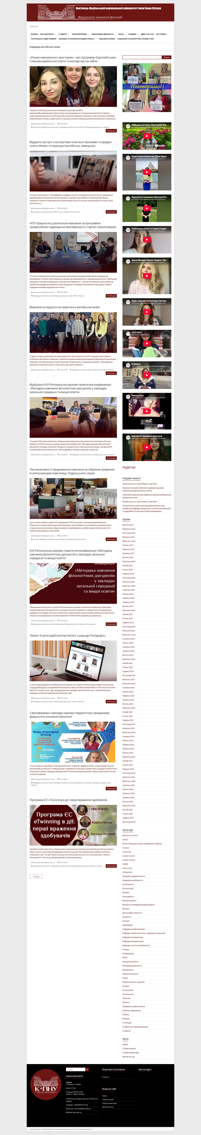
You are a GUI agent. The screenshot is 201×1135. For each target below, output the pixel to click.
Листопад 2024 (128, 578)
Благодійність (128, 896)
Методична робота (71, 624)
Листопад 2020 (128, 773)
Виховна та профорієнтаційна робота (76, 39)
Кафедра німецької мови (63, 296)
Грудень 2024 (128, 573)
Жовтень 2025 (128, 537)
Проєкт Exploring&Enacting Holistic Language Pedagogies (67, 635)
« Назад (36, 876)
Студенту (63, 34)
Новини (34, 34)
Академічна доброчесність (133, 876)
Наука (121, 34)
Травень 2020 (128, 797)
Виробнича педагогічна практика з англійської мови (65, 307)
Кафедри (132, 34)
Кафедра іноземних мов (132, 937)
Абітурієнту (127, 872)
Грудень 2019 (128, 818)
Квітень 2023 (127, 655)
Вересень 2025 (128, 541)
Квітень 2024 (127, 606)
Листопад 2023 (128, 626)
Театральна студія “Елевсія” (44, 39)
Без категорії (127, 888)
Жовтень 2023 (128, 630)
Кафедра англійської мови (70, 127)
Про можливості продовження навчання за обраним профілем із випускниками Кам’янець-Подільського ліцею (72, 471)
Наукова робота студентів (133, 982)
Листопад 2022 (128, 675)
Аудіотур (129, 467)
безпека (125, 892)
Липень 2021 (127, 740)
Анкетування (128, 884)
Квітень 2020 (127, 801)
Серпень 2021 (128, 736)
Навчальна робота (130, 974)
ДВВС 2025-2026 (147, 34)
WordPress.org (128, 1056)
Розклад (125, 1018)
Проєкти (81, 701)
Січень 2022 (127, 716)
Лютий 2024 (127, 614)
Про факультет (47, 34)
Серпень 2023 (128, 639)
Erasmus (125, 848)
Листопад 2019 (128, 822)
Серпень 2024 (128, 590)
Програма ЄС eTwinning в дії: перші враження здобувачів (68, 800)
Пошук (166, 57)
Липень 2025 (127, 545)
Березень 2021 (128, 757)
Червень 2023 (128, 647)
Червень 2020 (128, 793)
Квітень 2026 (127, 525)
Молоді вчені (127, 970)
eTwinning (36, 127)
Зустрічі (36, 539)
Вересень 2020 (128, 781)
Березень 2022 (128, 708)
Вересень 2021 (128, 732)
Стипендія (126, 1023)
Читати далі (111, 131)
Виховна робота (129, 900)
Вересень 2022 (128, 683)
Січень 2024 (127, 618)
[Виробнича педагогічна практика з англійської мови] (73, 313)
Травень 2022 (128, 700)
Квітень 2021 (127, 753)
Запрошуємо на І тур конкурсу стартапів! (139, 484)
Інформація (127, 925)
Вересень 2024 (128, 586)
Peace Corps (127, 868)
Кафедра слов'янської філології (136, 945)
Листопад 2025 (128, 533)
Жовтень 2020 (128, 777)
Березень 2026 (128, 529)
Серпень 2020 (128, 785)
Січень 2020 (127, 814)
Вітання (125, 909)
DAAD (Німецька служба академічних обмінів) (142, 843)
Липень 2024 (127, 594)
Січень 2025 (127, 569)
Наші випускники (107, 39)
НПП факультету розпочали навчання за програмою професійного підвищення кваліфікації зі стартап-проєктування (73, 225)
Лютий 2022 (127, 712)
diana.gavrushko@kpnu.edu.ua (44, 124)
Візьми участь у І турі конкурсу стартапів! (139, 501)
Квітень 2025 (127, 557)
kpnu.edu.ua (77, 1112)
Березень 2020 (128, 805)
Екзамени (126, 917)
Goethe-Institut (128, 860)
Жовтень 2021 (128, 728)
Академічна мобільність (50, 127)
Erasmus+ (105, 1077)
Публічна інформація (131, 1010)
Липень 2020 (127, 789)
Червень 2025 (128, 549)
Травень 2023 (128, 651)
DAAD (125, 839)
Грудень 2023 (128, 622)
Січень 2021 (127, 765)
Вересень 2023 (128, 635)
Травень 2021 (128, 748)
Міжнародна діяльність (103, 34)
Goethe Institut (128, 856)
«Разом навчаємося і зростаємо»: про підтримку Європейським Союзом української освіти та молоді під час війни (73, 59)
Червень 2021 (128, 744)
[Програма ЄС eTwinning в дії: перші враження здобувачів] (73, 806)
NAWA (125, 864)
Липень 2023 (127, 643)
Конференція (97, 455)
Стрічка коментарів (130, 1052)
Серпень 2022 (128, 687)
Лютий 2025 (127, 565)
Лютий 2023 (127, 663)
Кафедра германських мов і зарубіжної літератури (72, 783)
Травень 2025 (128, 553)
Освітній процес (79, 34)
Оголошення (75, 212)
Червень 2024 (128, 598)
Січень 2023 (127, 667)
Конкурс (125, 949)
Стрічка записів (129, 1048)
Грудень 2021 (128, 720)
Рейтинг (125, 1014)
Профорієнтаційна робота (76, 539)
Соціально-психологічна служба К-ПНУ (135, 39)
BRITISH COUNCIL (130, 835)
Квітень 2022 (127, 704)
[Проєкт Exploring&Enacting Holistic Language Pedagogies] (73, 642)
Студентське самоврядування (135, 1027)
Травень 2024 (128, 602)
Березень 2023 (128, 659)
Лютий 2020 (127, 810)
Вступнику (161, 34)
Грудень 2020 (128, 769)
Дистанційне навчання (132, 913)
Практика (102, 370)
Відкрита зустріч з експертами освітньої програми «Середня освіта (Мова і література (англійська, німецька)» (70, 144)
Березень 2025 (128, 561)
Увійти (125, 1044)
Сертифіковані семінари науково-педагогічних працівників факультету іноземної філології (69, 714)
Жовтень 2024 (128, 582)
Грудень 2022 (128, 671)
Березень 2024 (128, 610)
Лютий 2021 (127, 761)
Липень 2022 (127, 692)
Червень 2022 (128, 696)
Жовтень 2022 (128, 679)
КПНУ (82, 127)
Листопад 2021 (128, 724)
